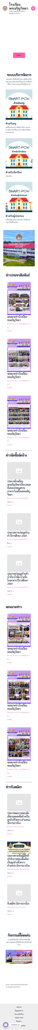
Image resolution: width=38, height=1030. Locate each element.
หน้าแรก (19, 1007)
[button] (8, 956)
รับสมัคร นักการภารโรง (18, 903)
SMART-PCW (19, 1018)
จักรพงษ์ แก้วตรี (23, 498)
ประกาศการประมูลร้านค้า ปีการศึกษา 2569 (18, 534)
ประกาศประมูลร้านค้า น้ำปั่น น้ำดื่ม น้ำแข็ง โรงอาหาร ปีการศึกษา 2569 (17, 578)
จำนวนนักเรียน (19, 1014)
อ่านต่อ (9, 331)
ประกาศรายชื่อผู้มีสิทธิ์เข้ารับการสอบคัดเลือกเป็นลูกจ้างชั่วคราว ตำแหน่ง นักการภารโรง (18, 860)
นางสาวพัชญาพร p (24, 324)
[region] (19, 957)
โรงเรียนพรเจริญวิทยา (18, 6)
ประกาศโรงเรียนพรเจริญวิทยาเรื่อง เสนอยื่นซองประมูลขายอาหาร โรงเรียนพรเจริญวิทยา (19, 487)
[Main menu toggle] (33, 8)
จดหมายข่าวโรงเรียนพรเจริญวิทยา (17, 318)
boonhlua (21, 826)
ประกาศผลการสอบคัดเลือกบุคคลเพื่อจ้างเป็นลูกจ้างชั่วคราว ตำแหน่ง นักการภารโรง (18, 818)
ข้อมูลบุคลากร (19, 1011)
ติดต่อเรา (19, 1021)
